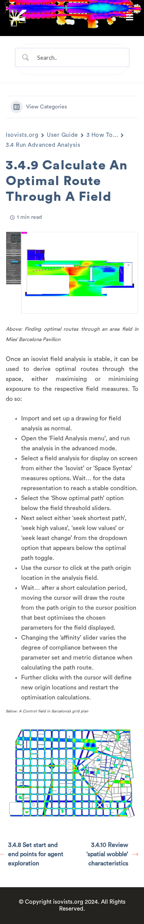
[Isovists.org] (17, 18)
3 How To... (102, 135)
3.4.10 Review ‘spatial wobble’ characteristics (107, 854)
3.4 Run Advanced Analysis (43, 145)
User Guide (62, 135)
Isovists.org (22, 135)
